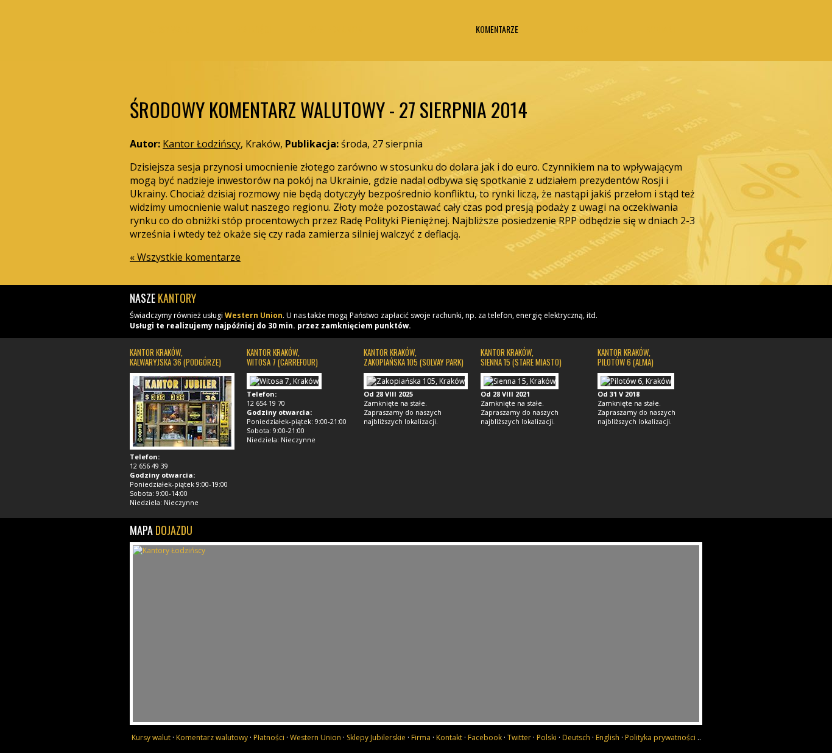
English (607, 737)
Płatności (253, 29)
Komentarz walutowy (212, 737)
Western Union (254, 315)
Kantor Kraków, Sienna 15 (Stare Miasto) (521, 357)
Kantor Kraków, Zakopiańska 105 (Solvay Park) (414, 357)
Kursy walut (170, 29)
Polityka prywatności (660, 737)
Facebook (485, 737)
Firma (579, 29)
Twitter (519, 737)
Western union (335, 29)
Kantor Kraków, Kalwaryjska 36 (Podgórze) (175, 357)
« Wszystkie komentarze (185, 257)
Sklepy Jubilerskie (376, 737)
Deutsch (576, 737)
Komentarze (497, 29)
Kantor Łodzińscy (416, 41)
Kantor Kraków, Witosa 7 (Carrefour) (282, 357)
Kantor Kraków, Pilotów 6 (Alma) (626, 357)
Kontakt (661, 29)
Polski (547, 737)
